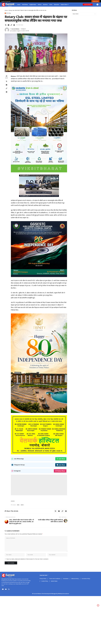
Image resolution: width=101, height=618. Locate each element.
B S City (8, 13)
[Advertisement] (39, 485)
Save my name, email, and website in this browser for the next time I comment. (28, 559)
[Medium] (6, 589)
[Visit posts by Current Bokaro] (7, 30)
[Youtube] (2, 589)
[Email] (8, 25)
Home (6, 10)
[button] (95, 1)
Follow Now (61, 471)
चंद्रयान (22, 504)
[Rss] (9, 589)
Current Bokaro (15, 28)
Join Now (61, 459)
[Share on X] (6, 25)
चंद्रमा (18, 504)
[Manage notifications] (98, 605)
